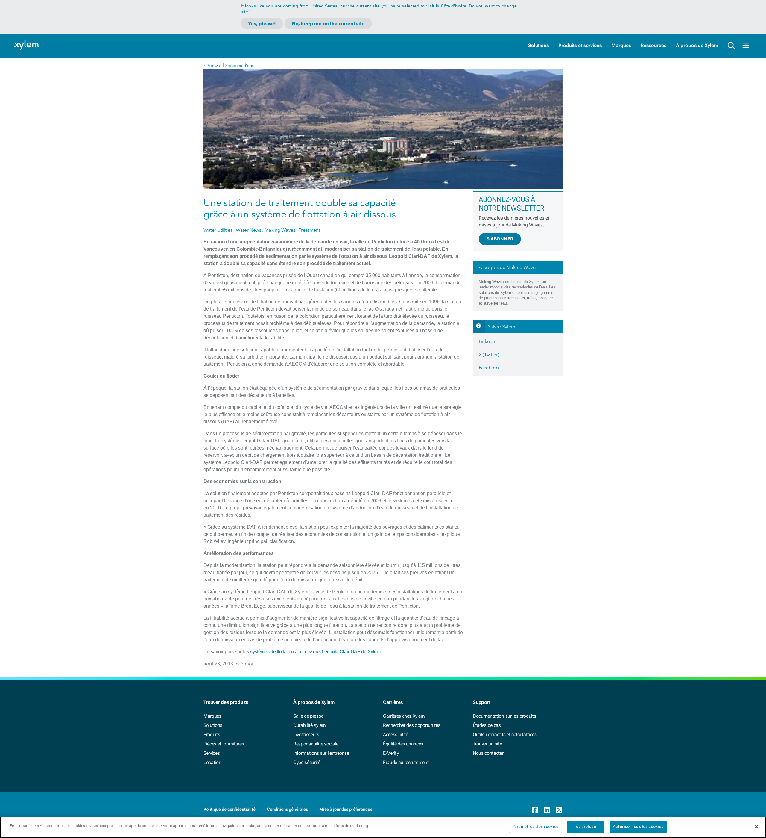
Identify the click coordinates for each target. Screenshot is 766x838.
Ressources (653, 45)
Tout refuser (586, 827)
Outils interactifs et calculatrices (505, 734)
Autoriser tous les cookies (638, 827)
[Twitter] (559, 809)
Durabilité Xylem (309, 725)
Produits (211, 734)
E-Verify (391, 753)
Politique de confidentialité (229, 809)
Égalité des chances (403, 744)
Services (211, 753)
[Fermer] (756, 826)
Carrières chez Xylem (404, 716)
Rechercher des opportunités (411, 725)
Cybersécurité (306, 762)
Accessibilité (395, 734)
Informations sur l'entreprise (321, 753)
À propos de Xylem (697, 45)
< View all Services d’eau (229, 65)
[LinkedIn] (547, 809)
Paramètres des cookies (535, 827)
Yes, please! (262, 23)
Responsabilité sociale (315, 744)
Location (212, 762)
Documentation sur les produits (504, 716)
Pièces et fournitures (223, 744)
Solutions (538, 45)
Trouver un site (487, 744)
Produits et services (580, 45)
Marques (621, 45)
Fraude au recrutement (405, 762)
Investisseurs (306, 734)
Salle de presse (308, 716)
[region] (383, 827)
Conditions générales (287, 809)
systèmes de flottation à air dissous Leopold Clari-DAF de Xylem (315, 651)
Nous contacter (488, 753)
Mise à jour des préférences (345, 809)
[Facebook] (535, 809)
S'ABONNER (500, 239)
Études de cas (487, 725)
